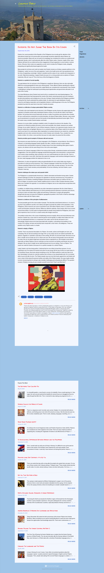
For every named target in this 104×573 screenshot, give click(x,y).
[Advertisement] (91, 19)
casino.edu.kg (56, 313)
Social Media (48, 297)
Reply (26, 318)
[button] (74, 46)
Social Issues (38, 297)
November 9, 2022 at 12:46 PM (41, 303)
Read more (71, 399)
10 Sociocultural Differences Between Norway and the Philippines (40, 440)
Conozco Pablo (26, 4)
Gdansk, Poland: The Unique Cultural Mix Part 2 (34, 528)
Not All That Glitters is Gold (27, 475)
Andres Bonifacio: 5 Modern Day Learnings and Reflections (38, 511)
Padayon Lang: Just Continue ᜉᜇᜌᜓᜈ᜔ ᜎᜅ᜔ (32, 457)
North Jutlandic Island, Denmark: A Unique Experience (36, 493)
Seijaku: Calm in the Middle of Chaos (30, 404)
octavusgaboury (28, 303)
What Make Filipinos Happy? (27, 422)
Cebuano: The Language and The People (31, 546)
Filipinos (24, 297)
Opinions (30, 297)
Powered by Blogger (53, 566)
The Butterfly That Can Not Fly (28, 386)
